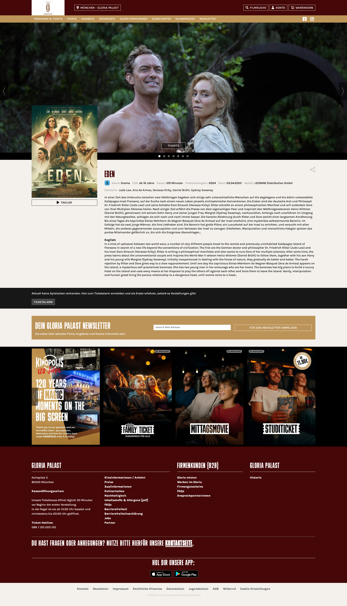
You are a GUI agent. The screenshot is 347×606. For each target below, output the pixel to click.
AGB (216, 588)
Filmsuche (258, 7)
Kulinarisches (185, 18)
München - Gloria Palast (99, 7)
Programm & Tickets (48, 18)
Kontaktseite (178, 543)
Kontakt (83, 588)
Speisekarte (107, 18)
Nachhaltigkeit (115, 495)
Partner (109, 522)
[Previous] (4, 91)
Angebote (87, 18)
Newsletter (208, 18)
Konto (280, 7)
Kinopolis (48, 7)
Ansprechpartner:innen (193, 495)
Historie (256, 477)
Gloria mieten (161, 18)
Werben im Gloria (189, 482)
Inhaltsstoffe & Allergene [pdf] (126, 500)
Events (72, 18)
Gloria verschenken (133, 18)
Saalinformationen (118, 486)
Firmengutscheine (190, 486)
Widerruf (229, 588)
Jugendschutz (198, 588)
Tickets (173, 145)
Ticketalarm (43, 302)
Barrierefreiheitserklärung (123, 513)
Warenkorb (304, 7)
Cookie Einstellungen (255, 588)
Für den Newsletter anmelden (273, 327)
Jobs (107, 518)
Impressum (120, 588)
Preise (108, 482)
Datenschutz (175, 588)
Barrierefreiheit (115, 509)
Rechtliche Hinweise (147, 588)
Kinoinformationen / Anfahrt (124, 477)
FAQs (108, 504)
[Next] (343, 91)
